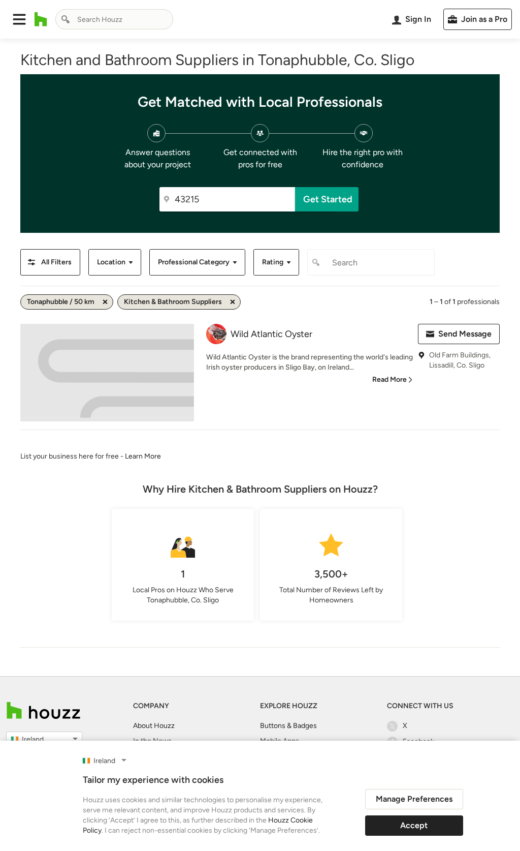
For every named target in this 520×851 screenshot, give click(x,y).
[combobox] (114, 19)
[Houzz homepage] (40, 19)
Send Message (465, 334)
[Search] (65, 19)
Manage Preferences (414, 799)
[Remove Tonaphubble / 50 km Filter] (105, 302)
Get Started (327, 199)
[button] (19, 19)
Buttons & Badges (288, 725)
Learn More (143, 456)
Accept (414, 825)
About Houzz (154, 725)
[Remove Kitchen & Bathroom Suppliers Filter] (232, 302)
